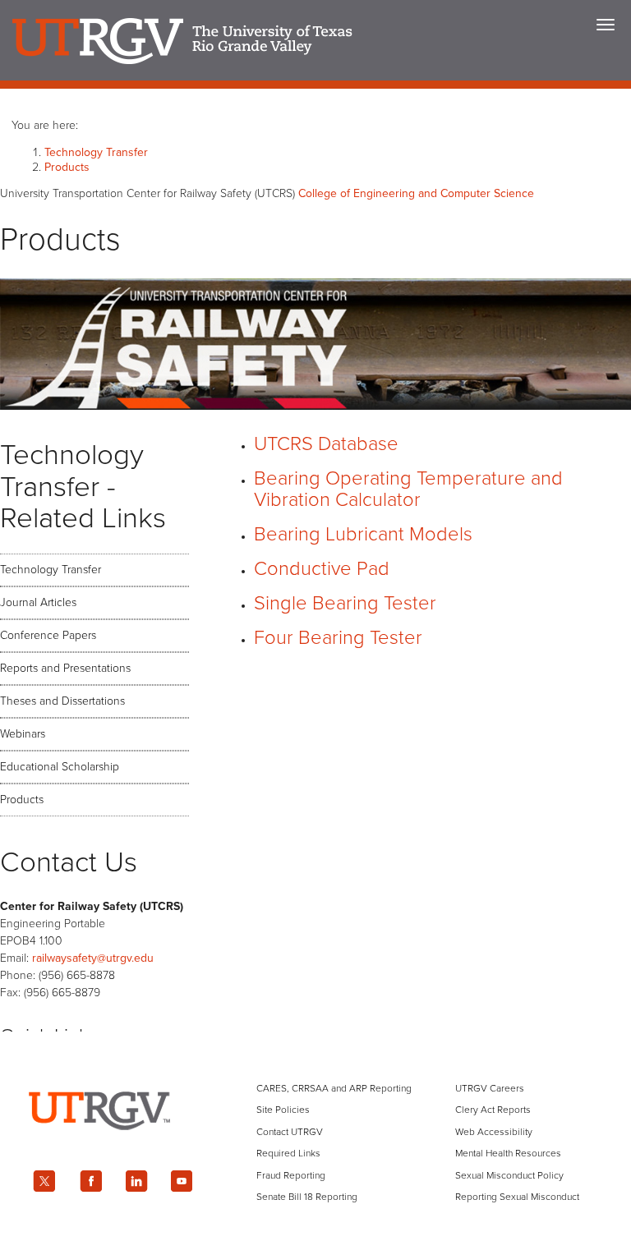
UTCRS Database (326, 444)
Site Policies (283, 1109)
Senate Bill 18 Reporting (306, 1196)
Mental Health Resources (508, 1153)
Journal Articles (38, 602)
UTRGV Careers (489, 1088)
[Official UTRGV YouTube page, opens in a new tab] (182, 1181)
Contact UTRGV (289, 1132)
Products (67, 167)
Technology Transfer (96, 152)
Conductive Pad (321, 569)
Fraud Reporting (290, 1175)
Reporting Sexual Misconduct (517, 1196)
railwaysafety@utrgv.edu (93, 958)
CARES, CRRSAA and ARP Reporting (334, 1088)
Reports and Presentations (65, 668)
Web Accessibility (493, 1132)
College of (416, 193)
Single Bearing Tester (345, 603)
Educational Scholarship (59, 767)
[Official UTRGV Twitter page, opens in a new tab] (44, 1181)
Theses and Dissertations (62, 701)
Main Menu (605, 24)
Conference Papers (48, 635)
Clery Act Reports (493, 1109)
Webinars (22, 734)
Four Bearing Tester (338, 638)
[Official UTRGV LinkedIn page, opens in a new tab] (136, 1181)
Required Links (288, 1153)
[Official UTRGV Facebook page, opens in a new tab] (90, 1181)
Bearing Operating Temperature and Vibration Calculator (408, 489)
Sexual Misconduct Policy (509, 1175)
